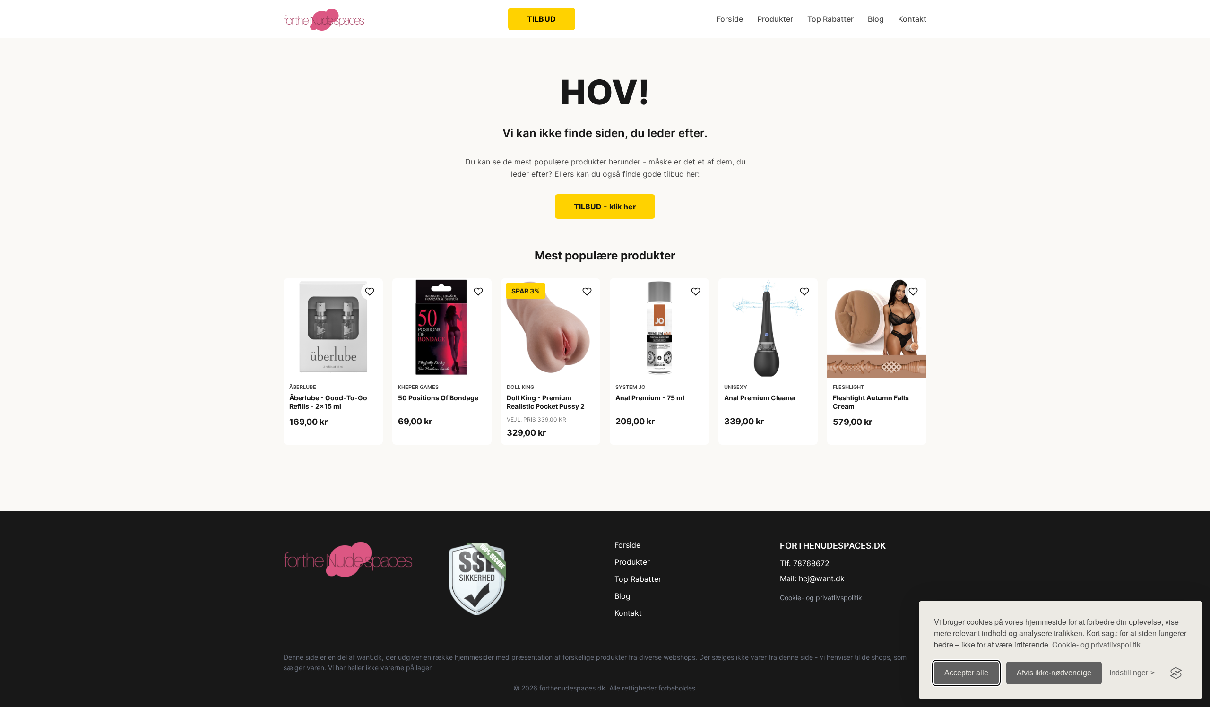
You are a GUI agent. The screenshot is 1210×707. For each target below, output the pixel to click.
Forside (730, 19)
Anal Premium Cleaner (760, 398)
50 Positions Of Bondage (438, 398)
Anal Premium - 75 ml (649, 398)
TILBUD (541, 19)
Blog (876, 19)
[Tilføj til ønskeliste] (369, 291)
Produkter (775, 19)
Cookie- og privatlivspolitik (821, 598)
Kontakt (912, 19)
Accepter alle (966, 673)
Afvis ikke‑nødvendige (1054, 673)
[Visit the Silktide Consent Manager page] (1176, 673)
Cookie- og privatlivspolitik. (1097, 644)
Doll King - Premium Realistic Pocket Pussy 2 (546, 402)
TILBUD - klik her (605, 206)
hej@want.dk (822, 578)
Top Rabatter (830, 19)
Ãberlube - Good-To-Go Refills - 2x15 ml (328, 402)
